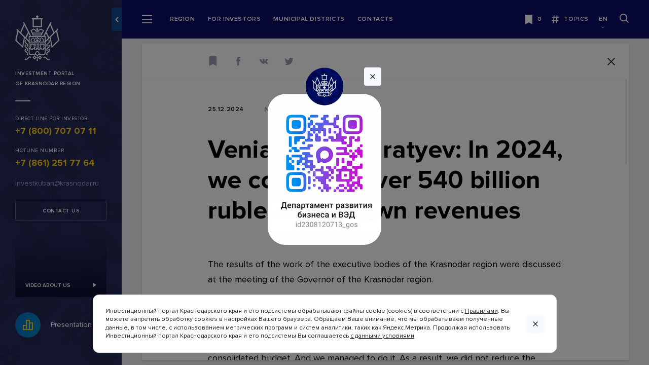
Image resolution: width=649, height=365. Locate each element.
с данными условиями (382, 336)
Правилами (481, 311)
